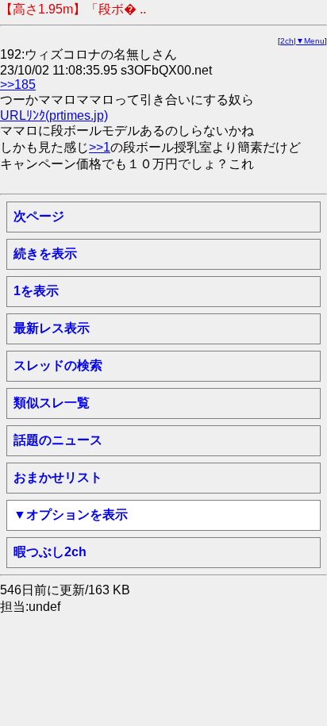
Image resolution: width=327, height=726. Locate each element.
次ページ (38, 216)
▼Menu (310, 40)
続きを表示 (45, 253)
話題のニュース (57, 440)
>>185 (18, 84)
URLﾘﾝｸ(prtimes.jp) (54, 115)
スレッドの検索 (57, 365)
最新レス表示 (51, 328)
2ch (287, 40)
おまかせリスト (57, 477)
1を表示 (36, 291)
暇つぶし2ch (50, 552)
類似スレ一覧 (51, 402)
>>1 (99, 147)
